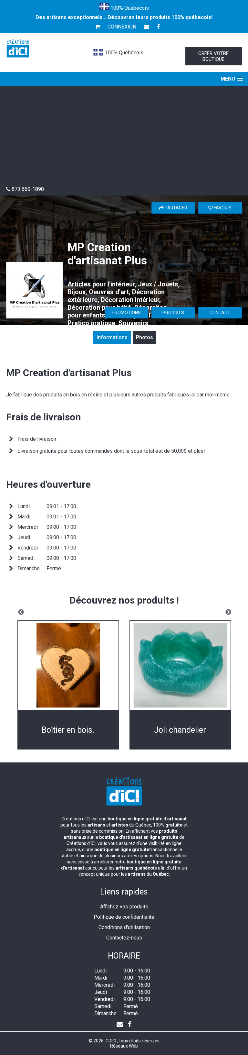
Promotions (126, 312)
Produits (173, 312)
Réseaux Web (124, 1046)
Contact (220, 312)
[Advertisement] (124, 137)
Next (228, 612)
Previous (21, 612)
